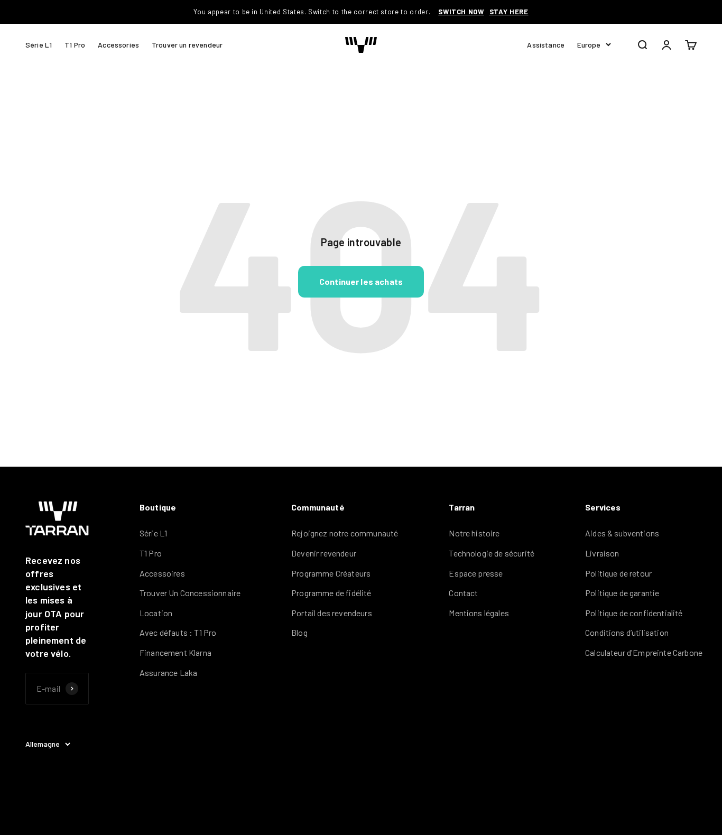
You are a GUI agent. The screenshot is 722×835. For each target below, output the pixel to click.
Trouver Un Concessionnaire (190, 593)
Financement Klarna (175, 652)
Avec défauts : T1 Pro (178, 632)
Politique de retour (618, 573)
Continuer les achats (361, 281)
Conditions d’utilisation (627, 632)
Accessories (118, 44)
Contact (463, 593)
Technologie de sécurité (491, 553)
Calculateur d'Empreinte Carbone (643, 652)
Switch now (461, 11)
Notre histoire (474, 533)
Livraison (602, 553)
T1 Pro (74, 44)
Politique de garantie (622, 593)
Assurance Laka (168, 672)
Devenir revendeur (323, 553)
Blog (299, 632)
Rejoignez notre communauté (344, 533)
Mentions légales (479, 613)
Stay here (509, 11)
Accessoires (162, 573)
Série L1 (38, 44)
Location (156, 613)
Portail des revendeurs (331, 613)
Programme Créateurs (331, 573)
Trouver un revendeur (187, 44)
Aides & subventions (622, 533)
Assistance (545, 44)
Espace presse (476, 573)
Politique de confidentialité (633, 613)
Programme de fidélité (331, 593)
